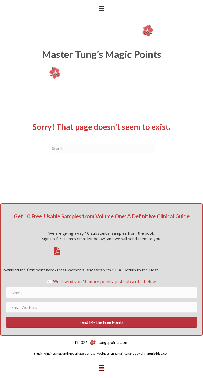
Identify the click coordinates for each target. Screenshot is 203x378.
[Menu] (101, 8)
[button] (101, 322)
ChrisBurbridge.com (154, 354)
